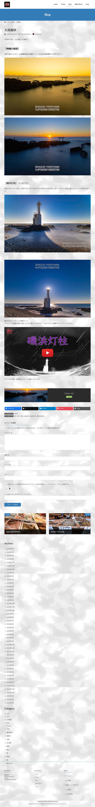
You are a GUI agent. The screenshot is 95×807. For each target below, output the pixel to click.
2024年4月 (10, 631)
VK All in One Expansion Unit (59, 803)
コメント (8, 433)
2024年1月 (10, 641)
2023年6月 (10, 665)
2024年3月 (10, 634)
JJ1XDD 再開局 (69, 794)
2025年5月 (10, 586)
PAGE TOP (90, 781)
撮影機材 (10, 732)
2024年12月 (11, 603)
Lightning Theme (47, 803)
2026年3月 (10, 559)
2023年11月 (11, 648)
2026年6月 (10, 555)
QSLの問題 (68, 780)
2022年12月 (11, 686)
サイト (6, 474)
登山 (8, 749)
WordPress (37, 803)
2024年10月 (11, 610)
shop (36, 786)
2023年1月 (10, 682)
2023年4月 (10, 672)
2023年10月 (11, 651)
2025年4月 (10, 590)
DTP (8, 716)
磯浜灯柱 (34, 416)
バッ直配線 (68, 789)
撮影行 (16, 413)
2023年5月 (10, 668)
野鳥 (8, 756)
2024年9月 (10, 614)
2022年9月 (10, 696)
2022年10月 (11, 692)
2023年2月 (10, 679)
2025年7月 (10, 579)
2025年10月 (11, 569)
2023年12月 (11, 644)
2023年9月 (10, 655)
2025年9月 (10, 572)
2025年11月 (11, 566)
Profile (37, 777)
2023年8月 (10, 658)
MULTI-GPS (68, 775)
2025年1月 (10, 600)
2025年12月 (11, 562)
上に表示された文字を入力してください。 (18, 494)
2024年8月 (10, 617)
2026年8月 (10, 549)
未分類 (9, 743)
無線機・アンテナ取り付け (72, 785)
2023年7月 (10, 662)
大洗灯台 (18, 416)
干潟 (8, 729)
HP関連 (9, 720)
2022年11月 (11, 689)
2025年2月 (10, 597)
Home (36, 774)
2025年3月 (10, 593)
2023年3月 (10, 675)
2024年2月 (10, 638)
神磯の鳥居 (41, 416)
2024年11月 (11, 607)
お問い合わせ (9, 763)
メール (7, 465)
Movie (9, 726)
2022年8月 (10, 699)
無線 (8, 746)
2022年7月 (10, 703)
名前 (6, 455)
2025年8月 (10, 576)
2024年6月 (10, 624)
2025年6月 (10, 583)
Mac (8, 723)
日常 (8, 739)
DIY (8, 713)
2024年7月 (10, 620)
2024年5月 (10, 627)
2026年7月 (10, 552)
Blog (36, 780)
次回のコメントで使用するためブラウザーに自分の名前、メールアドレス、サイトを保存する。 (39, 484)
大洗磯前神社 (23, 54)
